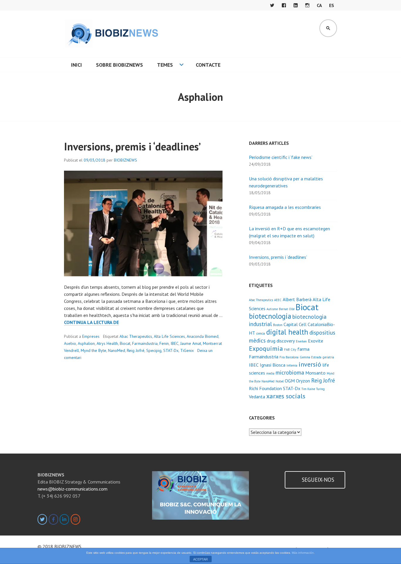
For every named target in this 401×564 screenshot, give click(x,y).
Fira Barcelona (289, 357)
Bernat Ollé (286, 309)
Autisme (272, 309)
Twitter (272, 5)
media (270, 373)
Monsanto (315, 373)
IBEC (174, 343)
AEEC (278, 300)
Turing (320, 389)
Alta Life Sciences (169, 336)
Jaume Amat (190, 343)
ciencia (260, 333)
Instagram (307, 5)
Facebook (284, 5)
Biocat (125, 343)
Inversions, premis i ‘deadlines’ (132, 146)
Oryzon (303, 381)
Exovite (315, 341)
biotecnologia (270, 316)
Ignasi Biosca (272, 365)
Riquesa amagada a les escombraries (285, 207)
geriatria (328, 357)
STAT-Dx (170, 350)
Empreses (91, 336)
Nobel (280, 381)
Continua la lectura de (91, 322)
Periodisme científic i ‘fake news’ (280, 157)
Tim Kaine (308, 389)
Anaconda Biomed (202, 336)
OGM (290, 381)
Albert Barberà (297, 299)
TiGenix (187, 350)
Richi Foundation (265, 388)
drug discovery (281, 341)
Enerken (301, 341)
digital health (287, 332)
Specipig (153, 350)
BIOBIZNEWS (125, 160)
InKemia (292, 365)
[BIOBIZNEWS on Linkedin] (64, 519)
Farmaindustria (145, 343)
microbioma (290, 372)
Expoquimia (266, 348)
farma (303, 349)
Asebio (70, 343)
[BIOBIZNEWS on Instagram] (75, 519)
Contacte (208, 64)
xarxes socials (285, 396)
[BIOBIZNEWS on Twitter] (42, 519)
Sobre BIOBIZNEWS (119, 64)
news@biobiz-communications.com (72, 489)
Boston (277, 325)
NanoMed (116, 350)
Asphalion (86, 343)
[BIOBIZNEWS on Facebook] (53, 519)
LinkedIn (295, 5)
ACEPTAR (200, 559)
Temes (165, 64)
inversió (310, 364)
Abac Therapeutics (135, 336)
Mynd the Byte (93, 350)
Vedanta (257, 397)
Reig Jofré (135, 350)
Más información (303, 552)
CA (319, 5)
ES (331, 5)
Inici (76, 64)
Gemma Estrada (310, 357)
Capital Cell (295, 324)
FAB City (290, 350)
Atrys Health (107, 343)
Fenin (164, 343)
